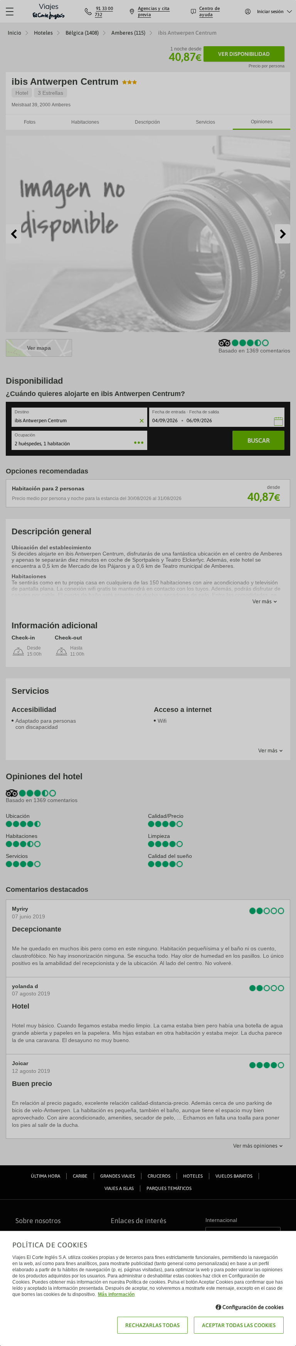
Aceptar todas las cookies (239, 1325)
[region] (148, 673)
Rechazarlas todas (152, 1325)
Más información (116, 1294)
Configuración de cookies (253, 1307)
